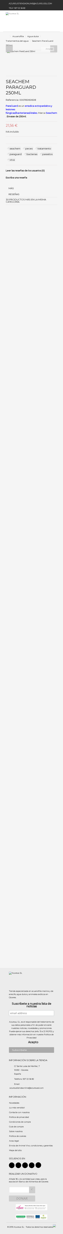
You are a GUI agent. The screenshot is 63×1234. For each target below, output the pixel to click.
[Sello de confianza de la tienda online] (31, 1207)
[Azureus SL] (20, 21)
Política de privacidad (19, 1117)
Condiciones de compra (20, 1122)
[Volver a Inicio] (7, 36)
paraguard (16, 154)
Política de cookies (17, 1136)
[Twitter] (18, 1165)
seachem (15, 148)
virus (12, 159)
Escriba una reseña (16, 177)
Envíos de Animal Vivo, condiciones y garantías (31, 1145)
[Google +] (25, 1165)
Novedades (14, 1103)
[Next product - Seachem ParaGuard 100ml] (56, 45)
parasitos (47, 154)
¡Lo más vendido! (17, 1107)
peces (29, 148)
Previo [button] (9, 48)
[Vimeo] (38, 1165)
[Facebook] (12, 1165)
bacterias (32, 154)
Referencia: (12, 100)
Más (11, 188)
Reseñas (14, 194)
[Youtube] (31, 1165)
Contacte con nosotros (19, 1112)
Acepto (33, 1042)
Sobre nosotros (16, 1131)
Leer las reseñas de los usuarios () (25, 170)
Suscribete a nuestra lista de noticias (31, 1005)
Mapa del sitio (15, 1150)
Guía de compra (16, 1126)
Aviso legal (14, 1141)
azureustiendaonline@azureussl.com (30, 3)
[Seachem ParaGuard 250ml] (31, 51)
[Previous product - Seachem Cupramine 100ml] (54, 45)
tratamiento (44, 148)
